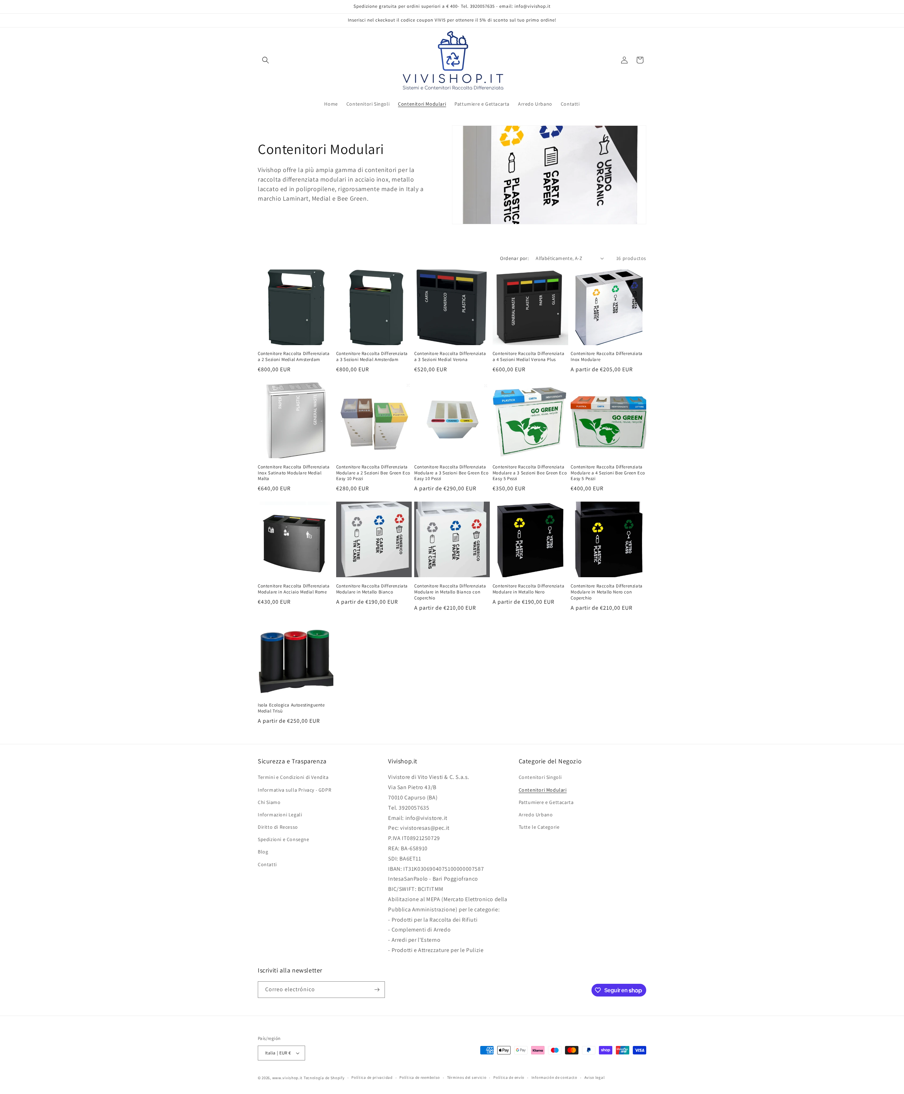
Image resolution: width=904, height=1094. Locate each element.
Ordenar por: (514, 258)
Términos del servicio (467, 1077)
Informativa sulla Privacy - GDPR (294, 790)
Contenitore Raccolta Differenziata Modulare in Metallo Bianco (372, 589)
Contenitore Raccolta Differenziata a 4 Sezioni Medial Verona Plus (528, 356)
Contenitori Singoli (540, 777)
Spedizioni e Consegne (283, 839)
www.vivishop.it (287, 1077)
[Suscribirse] (377, 989)
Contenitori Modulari (543, 790)
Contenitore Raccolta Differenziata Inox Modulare (606, 356)
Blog (263, 852)
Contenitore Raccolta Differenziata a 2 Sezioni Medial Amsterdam (293, 356)
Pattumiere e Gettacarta (546, 802)
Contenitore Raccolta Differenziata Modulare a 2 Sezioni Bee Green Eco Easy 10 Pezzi (373, 473)
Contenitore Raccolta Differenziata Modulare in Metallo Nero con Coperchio (606, 592)
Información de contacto (554, 1077)
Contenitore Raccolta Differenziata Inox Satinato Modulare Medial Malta (293, 473)
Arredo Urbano (536, 814)
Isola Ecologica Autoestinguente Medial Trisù (291, 708)
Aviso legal (594, 1077)
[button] (265, 60)
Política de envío (508, 1077)
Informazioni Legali (280, 814)
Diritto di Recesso (278, 827)
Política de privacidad (371, 1077)
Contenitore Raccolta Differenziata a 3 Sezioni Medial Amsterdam (372, 356)
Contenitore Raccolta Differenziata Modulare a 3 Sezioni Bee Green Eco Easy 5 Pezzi (530, 473)
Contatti (267, 864)
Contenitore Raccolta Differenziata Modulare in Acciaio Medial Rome (293, 589)
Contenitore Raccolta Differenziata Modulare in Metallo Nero (528, 589)
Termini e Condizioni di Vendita (293, 777)
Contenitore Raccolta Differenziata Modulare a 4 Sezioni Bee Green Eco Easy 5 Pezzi (608, 473)
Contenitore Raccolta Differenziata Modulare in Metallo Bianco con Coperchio (450, 592)
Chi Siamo (269, 802)
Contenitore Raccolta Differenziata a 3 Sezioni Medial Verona (450, 356)
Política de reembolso (419, 1077)
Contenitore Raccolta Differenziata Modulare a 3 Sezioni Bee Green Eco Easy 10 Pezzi (451, 473)
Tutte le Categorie (539, 827)
